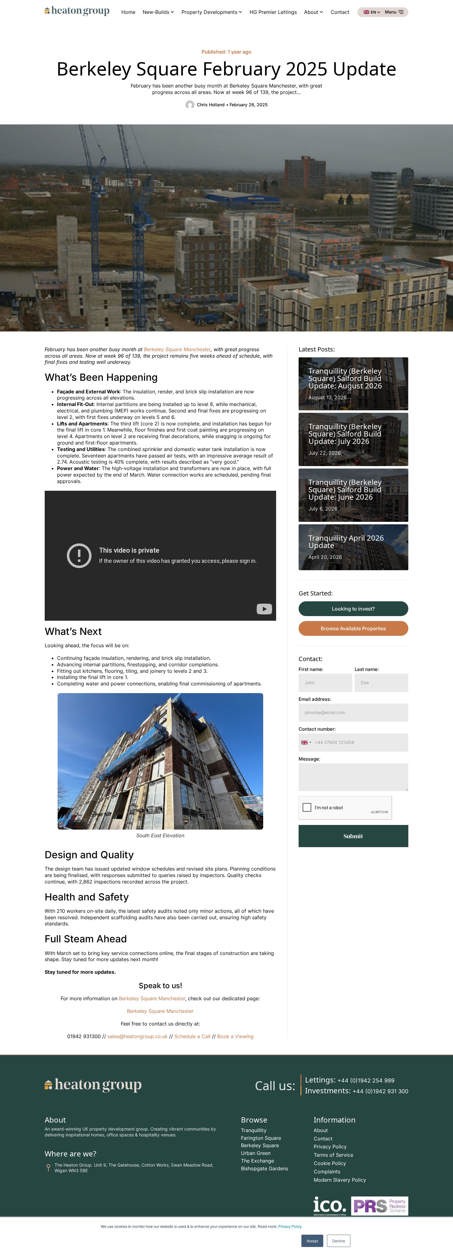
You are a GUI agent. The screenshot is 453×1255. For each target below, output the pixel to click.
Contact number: (317, 729)
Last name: (367, 669)
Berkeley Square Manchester (177, 349)
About (311, 12)
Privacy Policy (290, 1226)
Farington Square (261, 1138)
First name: (311, 669)
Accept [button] (312, 1240)
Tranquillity (254, 1130)
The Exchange (257, 1161)
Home (128, 12)
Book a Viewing (235, 1036)
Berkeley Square (260, 1145)
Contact (340, 12)
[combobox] (306, 742)
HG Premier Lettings (273, 12)
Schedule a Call (192, 1036)
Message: (309, 759)
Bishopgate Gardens (264, 1168)
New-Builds (156, 12)
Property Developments (209, 12)
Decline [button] (338, 1240)
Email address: (315, 699)
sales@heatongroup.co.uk (137, 1036)
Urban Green (256, 1153)
